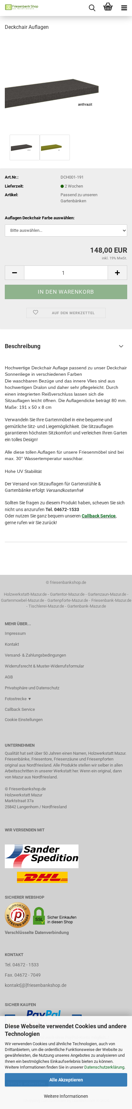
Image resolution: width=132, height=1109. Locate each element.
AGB (9, 677)
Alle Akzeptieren (66, 1079)
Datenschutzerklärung (104, 1067)
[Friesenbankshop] (19, 8)
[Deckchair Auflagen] (66, 84)
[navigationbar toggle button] (124, 8)
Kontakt (12, 644)
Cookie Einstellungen (24, 719)
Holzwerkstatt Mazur (23, 795)
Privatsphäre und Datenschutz (32, 687)
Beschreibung (22, 346)
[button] (14, 272)
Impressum (15, 633)
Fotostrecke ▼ (18, 698)
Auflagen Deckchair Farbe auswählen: (40, 217)
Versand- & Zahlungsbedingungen (35, 655)
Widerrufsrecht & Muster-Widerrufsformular (44, 666)
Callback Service (99, 515)
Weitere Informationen (66, 1096)
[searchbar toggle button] (92, 8)
